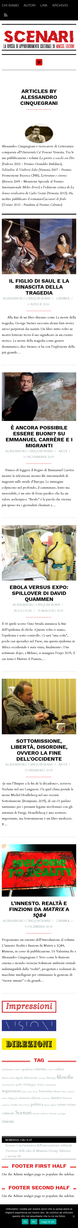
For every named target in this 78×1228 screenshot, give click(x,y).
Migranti (13, 1098)
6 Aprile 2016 (38, 304)
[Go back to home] (39, 37)
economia (42, 1078)
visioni (8, 1121)
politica (37, 1104)
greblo (19, 1084)
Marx (64, 1091)
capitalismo (27, 1069)
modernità (46, 1098)
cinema (40, 1069)
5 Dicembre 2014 (38, 926)
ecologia (23, 610)
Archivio (60, 5)
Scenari (23, 1112)
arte (62, 451)
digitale (19, 1078)
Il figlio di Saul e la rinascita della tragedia (39, 287)
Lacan (29, 1091)
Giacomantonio (8, 1084)
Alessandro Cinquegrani (26, 298)
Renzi (46, 1104)
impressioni (11, 1091)
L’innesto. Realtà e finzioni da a (39, 909)
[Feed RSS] (4, 15)
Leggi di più (48, 1221)
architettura (8, 1069)
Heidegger (29, 1084)
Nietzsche (67, 1098)
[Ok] (73, 1216)
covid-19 (50, 1069)
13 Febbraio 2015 (38, 770)
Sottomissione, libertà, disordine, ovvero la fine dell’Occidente (39, 750)
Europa (51, 1078)
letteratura (46, 1091)
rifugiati (53, 1105)
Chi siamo (10, 5)
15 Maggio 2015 (50, 610)
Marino (57, 1091)
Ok (25, 1221)
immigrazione (50, 1084)
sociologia (61, 1113)
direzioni (30, 1077)
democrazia (8, 1078)
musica (56, 1097)
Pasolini (14, 1105)
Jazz (24, 1091)
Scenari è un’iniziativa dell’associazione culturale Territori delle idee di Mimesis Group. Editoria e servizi (38, 1151)
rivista (62, 1104)
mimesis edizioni (30, 1098)
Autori (30, 5)
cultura (59, 1069)
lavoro (35, 1091)
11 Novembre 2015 (38, 457)
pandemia (6, 1105)
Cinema (63, 298)
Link (44, 5)
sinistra (44, 1113)
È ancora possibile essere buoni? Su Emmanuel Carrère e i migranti (39, 436)
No (34, 1221)
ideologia (40, 1084)
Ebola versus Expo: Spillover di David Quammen (39, 593)
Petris (21, 1104)
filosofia (65, 1077)
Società (52, 1113)
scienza (36, 1113)
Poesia (27, 1104)
